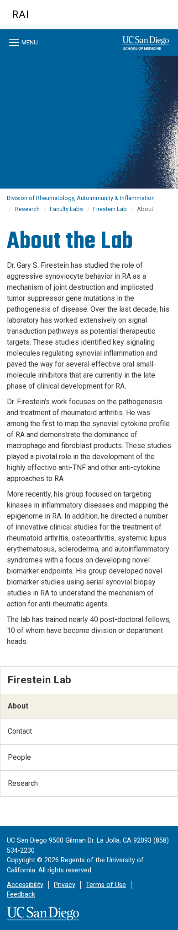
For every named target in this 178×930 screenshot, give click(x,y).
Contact (20, 731)
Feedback (21, 894)
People (19, 757)
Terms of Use (106, 885)
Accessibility (25, 885)
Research (27, 208)
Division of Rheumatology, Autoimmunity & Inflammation (81, 198)
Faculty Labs (66, 208)
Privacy (64, 885)
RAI (20, 14)
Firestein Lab (110, 208)
